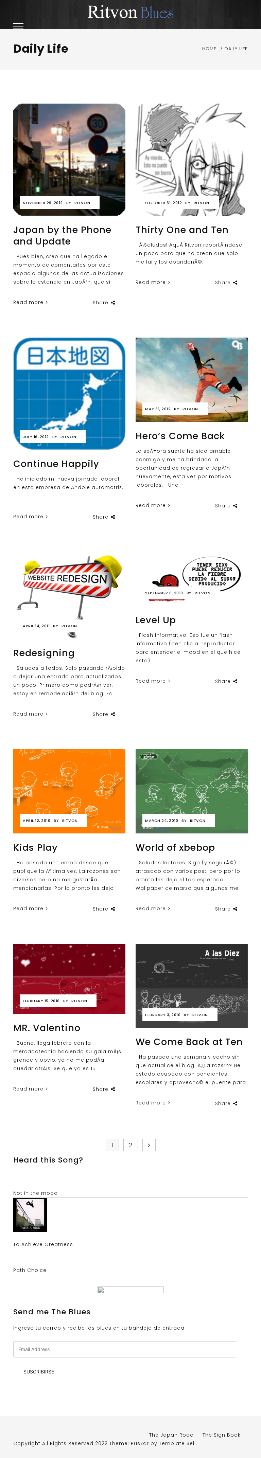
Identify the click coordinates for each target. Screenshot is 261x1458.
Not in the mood (35, 1193)
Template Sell (177, 1443)
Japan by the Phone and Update (62, 235)
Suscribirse (38, 1371)
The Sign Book (222, 1435)
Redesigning (44, 653)
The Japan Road (171, 1435)
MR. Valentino (47, 1028)
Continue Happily (56, 463)
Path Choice (30, 1270)
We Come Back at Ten (189, 1042)
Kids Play (35, 847)
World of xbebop (175, 847)
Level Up (156, 620)
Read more (29, 302)
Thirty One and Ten (182, 229)
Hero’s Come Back (180, 436)
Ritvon (82, 202)
